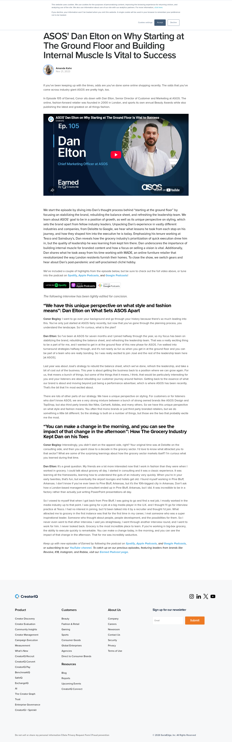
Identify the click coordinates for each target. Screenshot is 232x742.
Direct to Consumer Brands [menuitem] (76, 656)
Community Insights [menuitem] (26, 629)
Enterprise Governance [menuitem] (27, 704)
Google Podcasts (117, 275)
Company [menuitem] (113, 618)
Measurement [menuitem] (22, 645)
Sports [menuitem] (65, 634)
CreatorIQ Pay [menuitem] (22, 667)
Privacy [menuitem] (112, 645)
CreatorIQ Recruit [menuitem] (24, 656)
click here (158, 7)
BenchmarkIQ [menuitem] (22, 672)
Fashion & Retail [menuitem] (70, 624)
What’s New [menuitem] (21, 651)
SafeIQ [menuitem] (18, 677)
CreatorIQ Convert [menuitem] (25, 661)
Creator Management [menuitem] (26, 634)
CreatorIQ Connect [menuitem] (72, 689)
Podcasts (88, 275)
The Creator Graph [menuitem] (25, 694)
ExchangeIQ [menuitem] (21, 683)
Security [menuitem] (112, 640)
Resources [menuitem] (69, 664)
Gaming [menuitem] (66, 629)
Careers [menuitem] (112, 624)
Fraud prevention (100, 735)
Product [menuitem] (20, 610)
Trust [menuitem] (17, 699)
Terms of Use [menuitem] (115, 651)
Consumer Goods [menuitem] (71, 640)
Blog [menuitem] (64, 673)
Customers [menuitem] (69, 610)
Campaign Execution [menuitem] (26, 640)
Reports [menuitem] (66, 678)
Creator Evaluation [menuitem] (25, 624)
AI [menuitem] (16, 688)
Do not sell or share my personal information (38, 735)
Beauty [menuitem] (65, 618)
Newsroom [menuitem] (114, 629)
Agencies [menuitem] (67, 651)
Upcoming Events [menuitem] (71, 683)
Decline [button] (173, 22)
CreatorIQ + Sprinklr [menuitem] (26, 710)
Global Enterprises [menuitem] (72, 645)
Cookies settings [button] (145, 22)
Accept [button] (160, 22)
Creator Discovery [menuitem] (25, 618)
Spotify (72, 275)
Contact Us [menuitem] (114, 634)
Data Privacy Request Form (76, 735)
